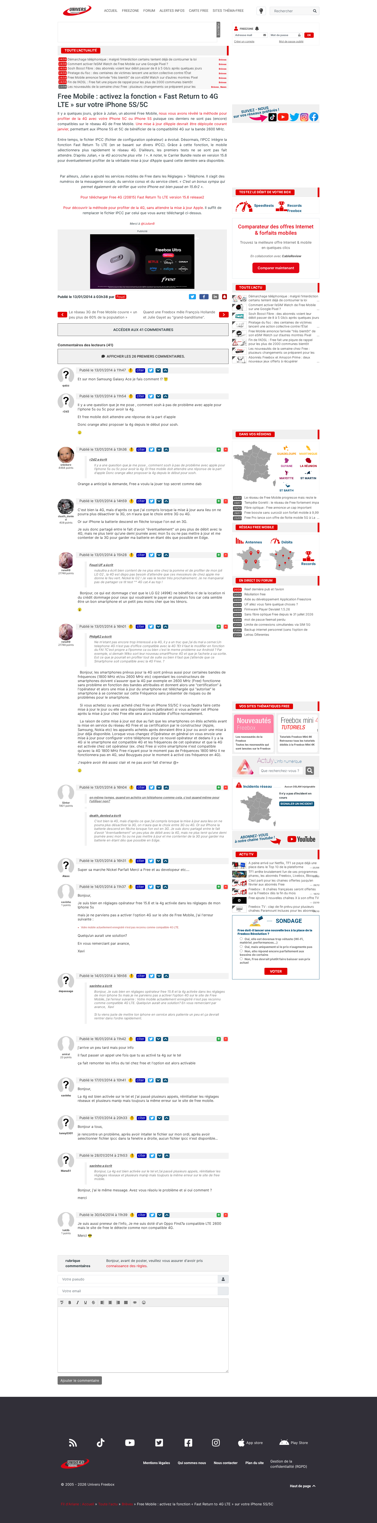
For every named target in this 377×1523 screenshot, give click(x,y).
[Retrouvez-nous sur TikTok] (101, 1443)
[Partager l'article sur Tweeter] (192, 296)
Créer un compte (244, 41)
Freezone (246, 28)
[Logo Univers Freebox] (77, 10)
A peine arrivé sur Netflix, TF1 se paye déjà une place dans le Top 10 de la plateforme (282, 865)
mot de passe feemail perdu (264, 619)
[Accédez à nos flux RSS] (74, 1443)
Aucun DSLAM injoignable (299, 787)
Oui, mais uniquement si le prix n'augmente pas (278, 947)
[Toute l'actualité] (218, 50)
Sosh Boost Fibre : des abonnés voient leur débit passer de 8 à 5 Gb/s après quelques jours (135, 68)
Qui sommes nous (192, 1463)
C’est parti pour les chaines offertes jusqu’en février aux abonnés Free (280, 882)
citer (140, 370)
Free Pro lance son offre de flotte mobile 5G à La (279, 517)
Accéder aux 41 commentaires (143, 329)
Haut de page (301, 1486)
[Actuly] (246, 767)
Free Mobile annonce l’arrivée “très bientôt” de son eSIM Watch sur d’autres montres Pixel (133, 77)
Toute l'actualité (81, 50)
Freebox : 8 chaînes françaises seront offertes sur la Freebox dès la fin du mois (282, 891)
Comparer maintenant (276, 268)
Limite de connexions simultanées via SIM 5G (277, 624)
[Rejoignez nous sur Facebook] (189, 1443)
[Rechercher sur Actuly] (310, 771)
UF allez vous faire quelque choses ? (271, 604)
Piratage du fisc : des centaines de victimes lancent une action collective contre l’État (129, 73)
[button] (62, 1303)
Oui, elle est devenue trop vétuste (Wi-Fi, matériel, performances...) (272, 940)
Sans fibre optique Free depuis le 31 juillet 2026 (278, 614)
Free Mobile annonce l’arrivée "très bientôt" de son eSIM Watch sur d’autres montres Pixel (283, 333)
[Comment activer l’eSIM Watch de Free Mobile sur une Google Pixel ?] (239, 307)
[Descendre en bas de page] (158, 370)
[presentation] (61, 1303)
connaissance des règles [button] (126, 1266)
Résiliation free (255, 594)
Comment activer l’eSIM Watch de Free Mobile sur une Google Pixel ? (118, 64)
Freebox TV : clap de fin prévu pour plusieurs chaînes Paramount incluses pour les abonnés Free (281, 911)
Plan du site (254, 1463)
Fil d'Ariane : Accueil (77, 1504)
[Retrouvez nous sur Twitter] (160, 1443)
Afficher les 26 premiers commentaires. (146, 356)
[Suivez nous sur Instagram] (217, 1443)
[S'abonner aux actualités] (224, 296)
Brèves (222, 59)
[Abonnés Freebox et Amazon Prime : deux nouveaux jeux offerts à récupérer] (239, 359)
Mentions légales (156, 1463)
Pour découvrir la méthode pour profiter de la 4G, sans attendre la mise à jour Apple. (133, 207)
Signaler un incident (296, 803)
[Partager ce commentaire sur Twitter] (151, 370)
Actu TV (246, 854)
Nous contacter (226, 1463)
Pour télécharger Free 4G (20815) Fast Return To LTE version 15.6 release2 (142, 197)
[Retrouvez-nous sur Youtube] (131, 1443)
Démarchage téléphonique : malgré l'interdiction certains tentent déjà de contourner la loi (283, 298)
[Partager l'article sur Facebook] (204, 296)
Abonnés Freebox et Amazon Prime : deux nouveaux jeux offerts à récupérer (283, 359)
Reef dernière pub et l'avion (264, 589)
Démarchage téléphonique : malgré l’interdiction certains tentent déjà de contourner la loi (132, 59)
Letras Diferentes (256, 634)
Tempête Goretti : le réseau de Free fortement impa (281, 502)
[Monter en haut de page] (165, 370)
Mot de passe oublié (291, 41)
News (223, 87)
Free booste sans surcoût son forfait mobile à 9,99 (281, 512)
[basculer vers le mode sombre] (261, 11)
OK (309, 35)
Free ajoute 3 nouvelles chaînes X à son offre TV (283, 898)
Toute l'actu (108, 1504)
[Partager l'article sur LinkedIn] (215, 296)
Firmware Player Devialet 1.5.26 (267, 609)
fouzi (121, 297)
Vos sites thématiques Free (264, 706)
